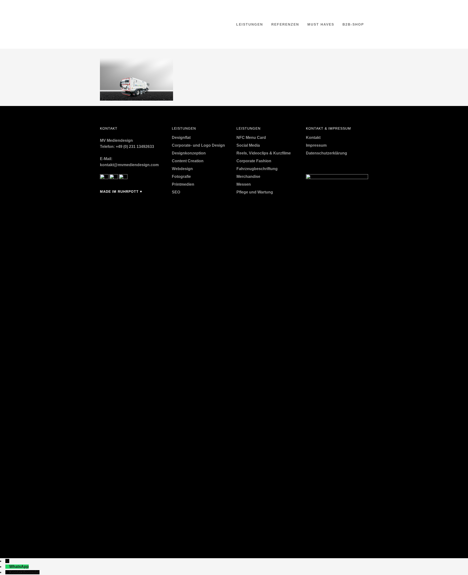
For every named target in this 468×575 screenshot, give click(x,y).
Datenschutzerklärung (326, 153)
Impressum (316, 145)
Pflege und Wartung (254, 192)
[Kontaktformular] (7, 572)
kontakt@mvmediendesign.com (129, 165)
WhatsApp (19, 567)
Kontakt (313, 137)
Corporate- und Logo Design (198, 145)
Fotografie (181, 176)
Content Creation (188, 161)
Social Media (248, 145)
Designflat (181, 137)
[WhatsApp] (7, 567)
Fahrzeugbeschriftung (257, 169)
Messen (243, 184)
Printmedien (183, 184)
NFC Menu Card (251, 137)
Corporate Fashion (253, 161)
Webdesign (182, 169)
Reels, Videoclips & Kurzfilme (263, 153)
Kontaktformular (24, 572)
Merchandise (248, 176)
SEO (176, 192)
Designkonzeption (189, 153)
